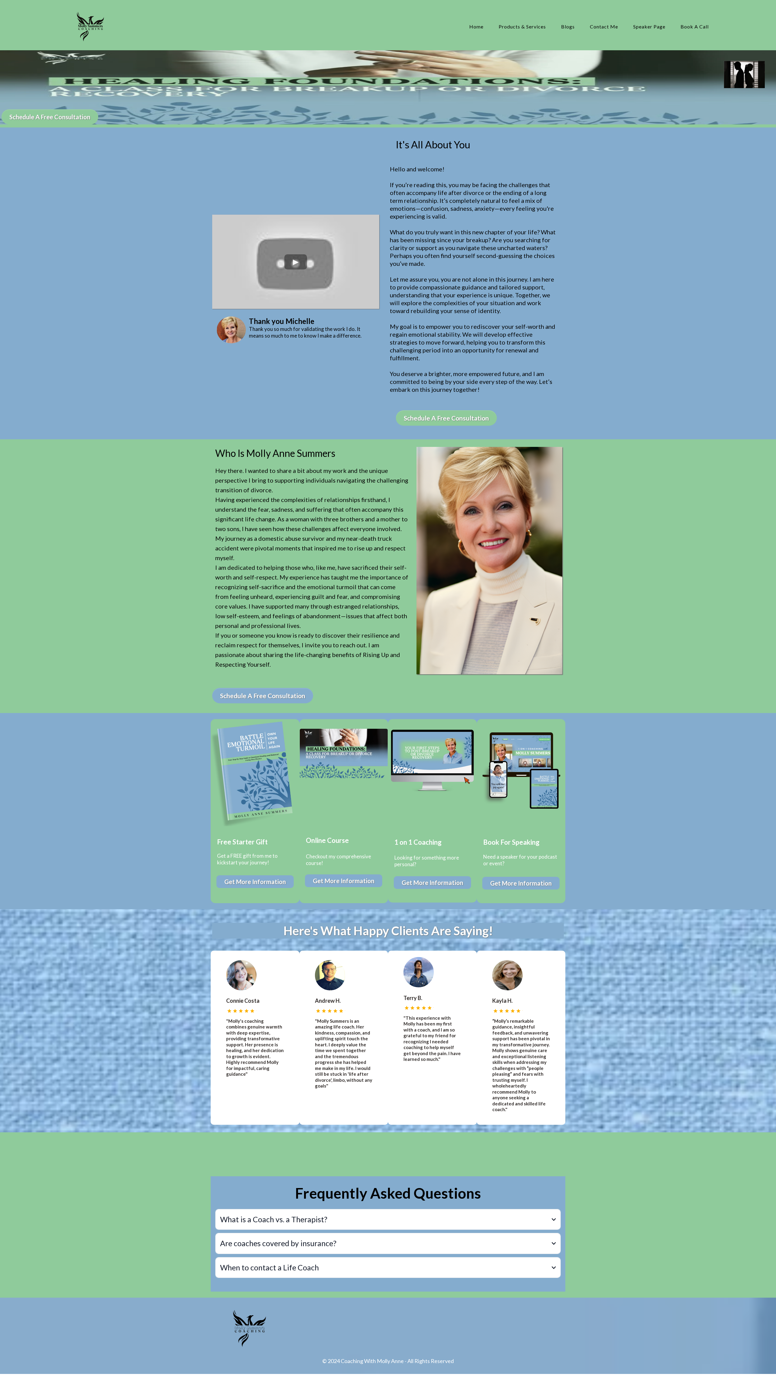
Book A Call (695, 26)
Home (476, 26)
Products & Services (522, 26)
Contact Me (604, 26)
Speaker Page (649, 26)
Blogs (568, 26)
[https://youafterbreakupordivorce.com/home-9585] (90, 27)
